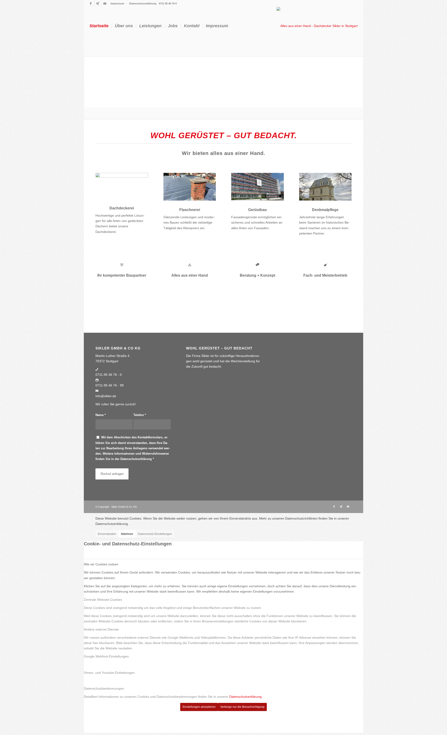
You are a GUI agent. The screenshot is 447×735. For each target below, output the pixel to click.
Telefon (139, 415)
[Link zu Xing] (97, 3)
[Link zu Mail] (104, 3)
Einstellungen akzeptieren (199, 706)
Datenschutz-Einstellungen (155, 534)
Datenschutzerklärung (142, 3)
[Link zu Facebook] (90, 3)
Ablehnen (127, 534)
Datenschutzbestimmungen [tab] (104, 688)
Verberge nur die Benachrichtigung (242, 706)
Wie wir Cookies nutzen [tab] (101, 564)
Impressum (117, 3)
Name (100, 415)
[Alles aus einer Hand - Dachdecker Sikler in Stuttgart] (317, 26)
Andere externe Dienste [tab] (101, 629)
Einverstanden (107, 534)
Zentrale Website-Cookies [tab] (103, 599)
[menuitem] (117, 3)
